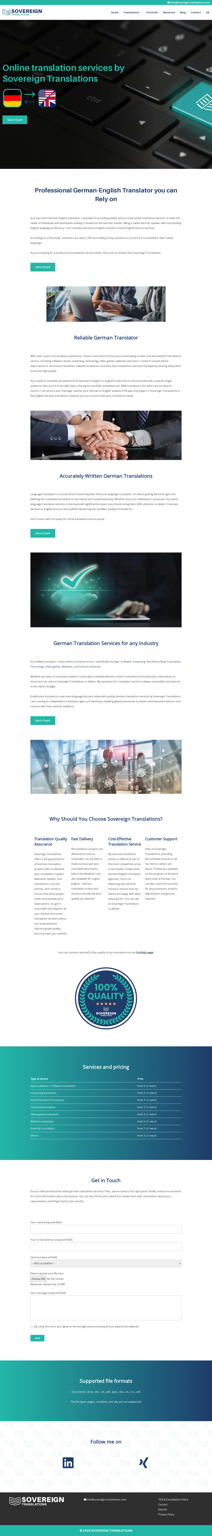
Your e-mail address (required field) (51, 1239)
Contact (196, 12)
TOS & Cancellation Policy (173, 1499)
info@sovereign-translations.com (190, 2)
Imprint (162, 1509)
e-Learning (139, 661)
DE (208, 12)
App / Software (122, 661)
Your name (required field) (46, 1222)
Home (114, 12)
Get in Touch (14, 120)
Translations (131, 12)
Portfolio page (144, 952)
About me (169, 12)
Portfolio (152, 12)
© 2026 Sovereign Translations (106, 1530)
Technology (37, 666)
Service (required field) (43, 1257)
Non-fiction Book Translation (164, 661)
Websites (67, 666)
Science (83, 666)
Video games (53, 666)
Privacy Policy (166, 1514)
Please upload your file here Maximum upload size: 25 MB (47, 1279)
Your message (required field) (47, 1293)
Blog (183, 12)
